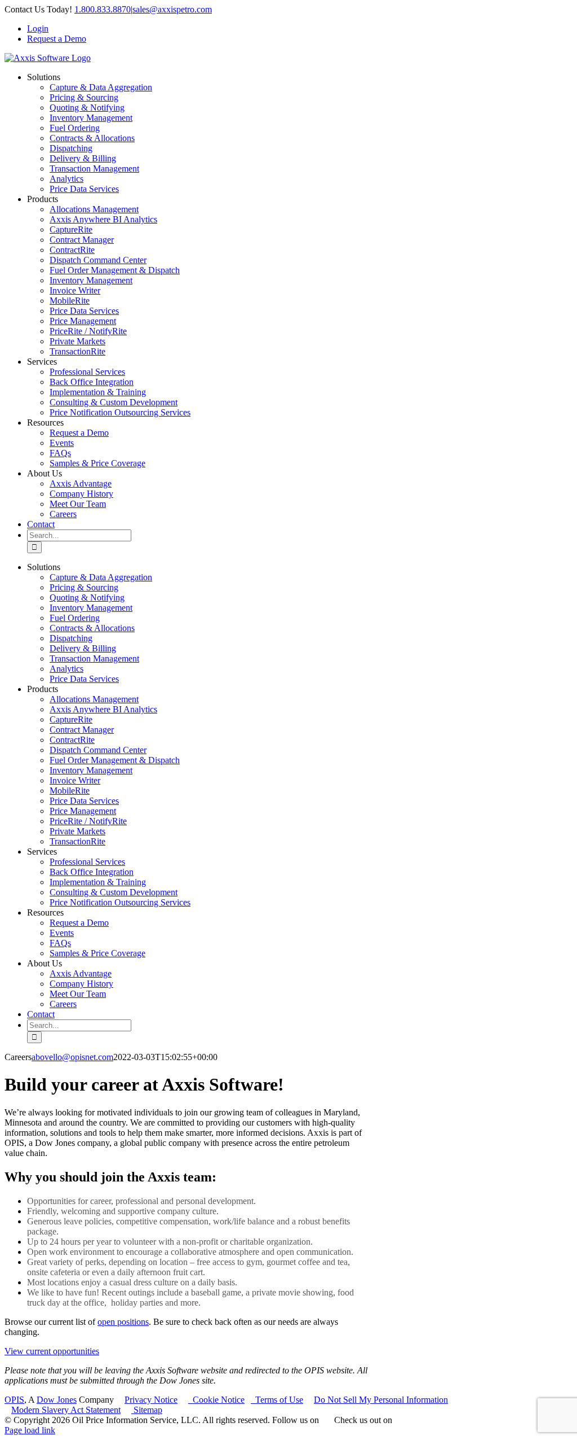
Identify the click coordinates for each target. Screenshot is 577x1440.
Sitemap (146, 1410)
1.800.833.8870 (102, 9)
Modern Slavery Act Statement (66, 1410)
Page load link (30, 1430)
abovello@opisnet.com (72, 1057)
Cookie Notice (216, 1399)
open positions (123, 1322)
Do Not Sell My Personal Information (381, 1399)
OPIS (14, 1399)
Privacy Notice (151, 1399)
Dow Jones (57, 1399)
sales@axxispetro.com (172, 9)
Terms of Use (277, 1399)
